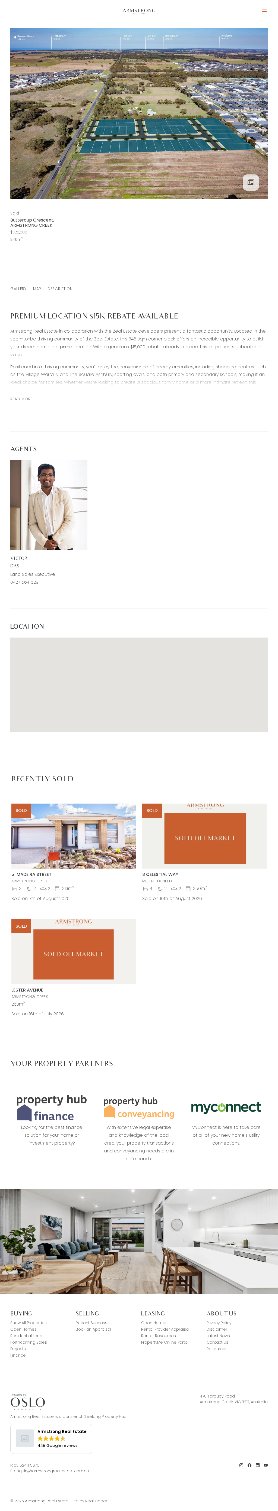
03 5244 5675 (26, 1465)
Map (37, 288)
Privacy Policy (219, 1322)
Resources (217, 1348)
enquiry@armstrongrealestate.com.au (51, 1471)
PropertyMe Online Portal (164, 1342)
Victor (19, 558)
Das (15, 566)
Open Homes (23, 1329)
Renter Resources (158, 1335)
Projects (18, 1348)
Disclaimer (217, 1329)
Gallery (18, 288)
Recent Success (91, 1322)
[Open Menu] (264, 11)
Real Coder (96, 1501)
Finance (18, 1355)
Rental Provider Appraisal (165, 1329)
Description (60, 288)
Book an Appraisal (93, 1329)
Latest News (218, 1335)
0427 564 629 (24, 582)
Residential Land (26, 1335)
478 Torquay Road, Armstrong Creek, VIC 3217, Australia (234, 1399)
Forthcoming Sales (28, 1342)
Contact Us (217, 1342)
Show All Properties (28, 1322)
